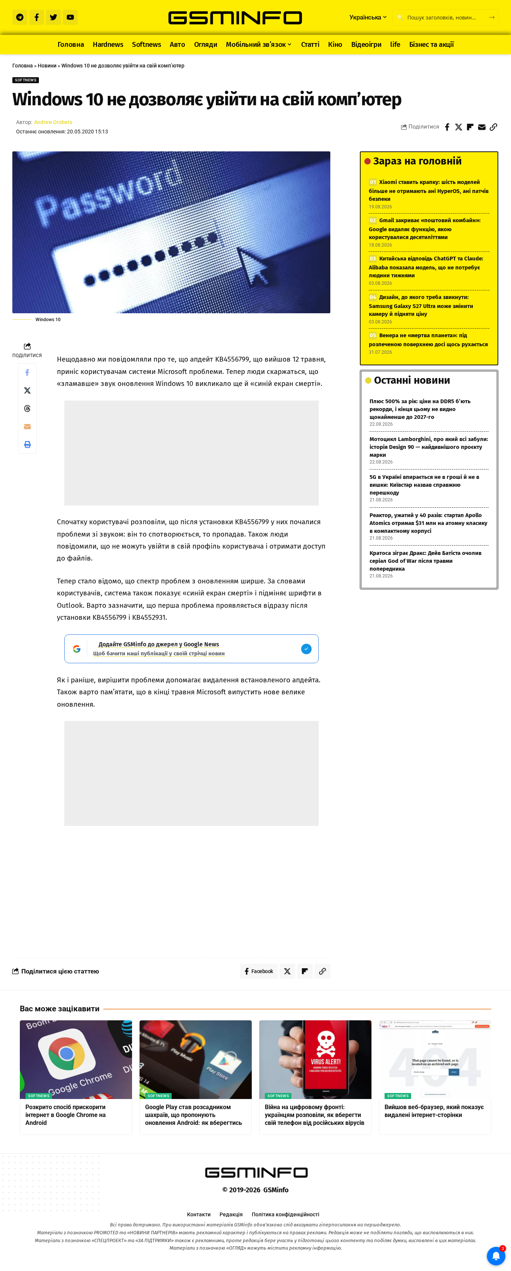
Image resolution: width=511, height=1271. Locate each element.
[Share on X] (458, 127)
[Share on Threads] (27, 408)
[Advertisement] (191, 453)
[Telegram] (19, 17)
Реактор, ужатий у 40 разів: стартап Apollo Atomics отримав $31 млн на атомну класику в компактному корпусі (428, 523)
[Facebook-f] (36, 17)
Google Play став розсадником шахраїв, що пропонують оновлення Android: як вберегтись (193, 1115)
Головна (22, 66)
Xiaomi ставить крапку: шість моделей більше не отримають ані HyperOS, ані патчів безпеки (429, 190)
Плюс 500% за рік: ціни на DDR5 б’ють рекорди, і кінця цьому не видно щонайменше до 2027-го (420, 409)
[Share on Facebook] (447, 127)
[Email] (482, 127)
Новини (47, 66)
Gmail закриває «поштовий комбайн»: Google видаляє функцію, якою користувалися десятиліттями (425, 229)
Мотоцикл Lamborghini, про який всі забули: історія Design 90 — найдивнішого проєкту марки (429, 447)
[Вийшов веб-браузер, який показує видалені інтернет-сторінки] (435, 1059)
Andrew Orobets (53, 122)
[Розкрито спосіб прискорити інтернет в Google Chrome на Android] (76, 1059)
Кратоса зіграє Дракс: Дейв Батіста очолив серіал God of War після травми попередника (425, 561)
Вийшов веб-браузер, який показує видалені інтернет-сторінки (434, 1111)
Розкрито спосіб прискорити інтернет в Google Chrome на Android (65, 1115)
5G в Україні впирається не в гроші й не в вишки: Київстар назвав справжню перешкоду (424, 485)
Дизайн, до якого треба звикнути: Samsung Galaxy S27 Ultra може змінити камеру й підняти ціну (421, 305)
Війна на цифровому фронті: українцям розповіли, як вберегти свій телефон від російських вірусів (314, 1115)
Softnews (25, 80)
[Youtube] (70, 17)
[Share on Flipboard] (470, 127)
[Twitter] (53, 17)
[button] (493, 127)
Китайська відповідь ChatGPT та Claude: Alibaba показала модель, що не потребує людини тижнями (426, 267)
